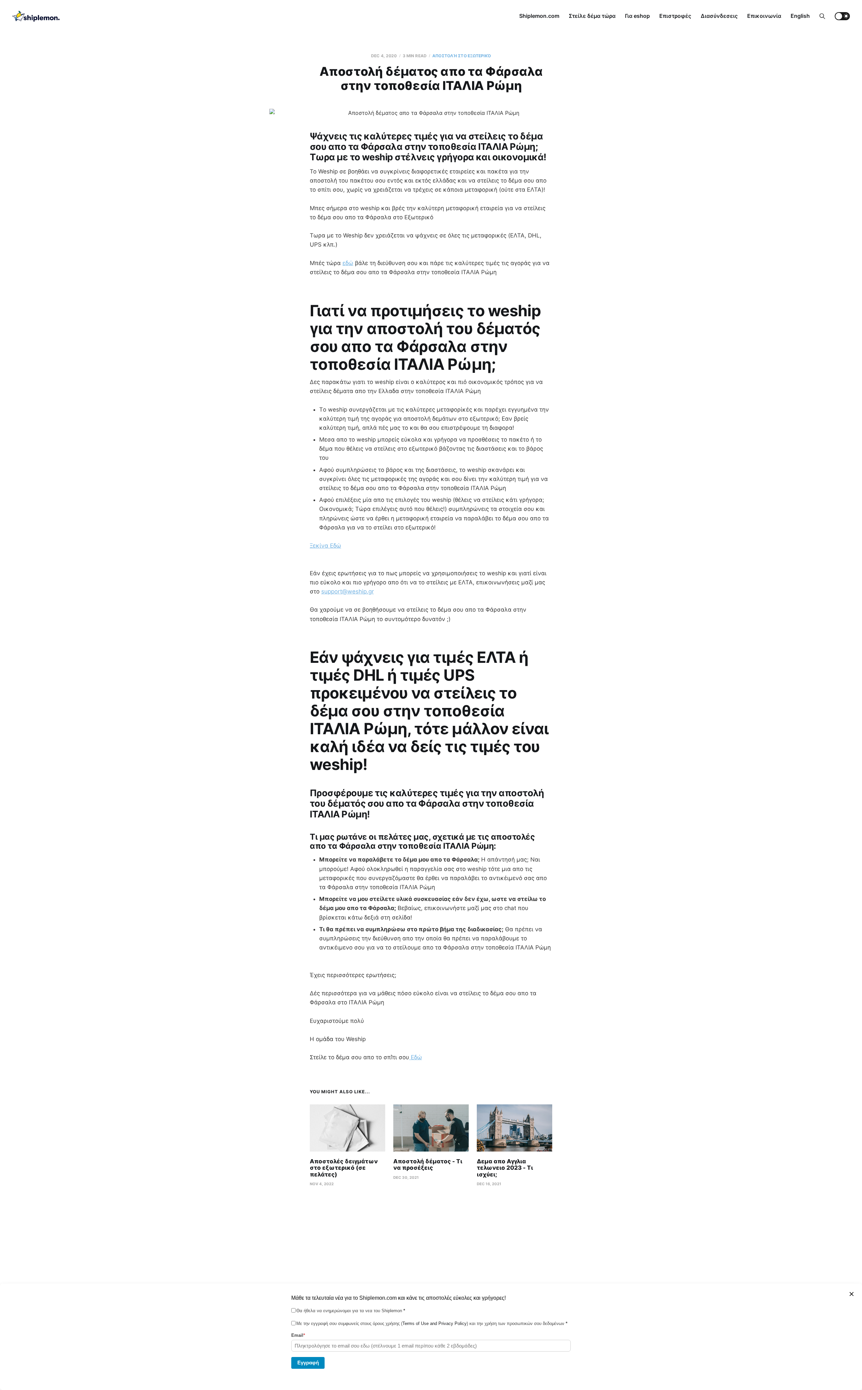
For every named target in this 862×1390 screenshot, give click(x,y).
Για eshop (637, 15)
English (800, 15)
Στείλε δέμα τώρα (592, 15)
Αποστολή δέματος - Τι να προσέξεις (427, 1164)
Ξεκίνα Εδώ (325, 545)
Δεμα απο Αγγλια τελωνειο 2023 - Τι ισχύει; (505, 1168)
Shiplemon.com (539, 15)
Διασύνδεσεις (719, 15)
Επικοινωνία (764, 15)
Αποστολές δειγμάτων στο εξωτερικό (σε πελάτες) (344, 1168)
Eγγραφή (308, 1362)
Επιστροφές (675, 15)
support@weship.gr (347, 591)
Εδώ (415, 1057)
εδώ (347, 263)
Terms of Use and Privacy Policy (434, 1323)
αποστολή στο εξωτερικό (461, 55)
